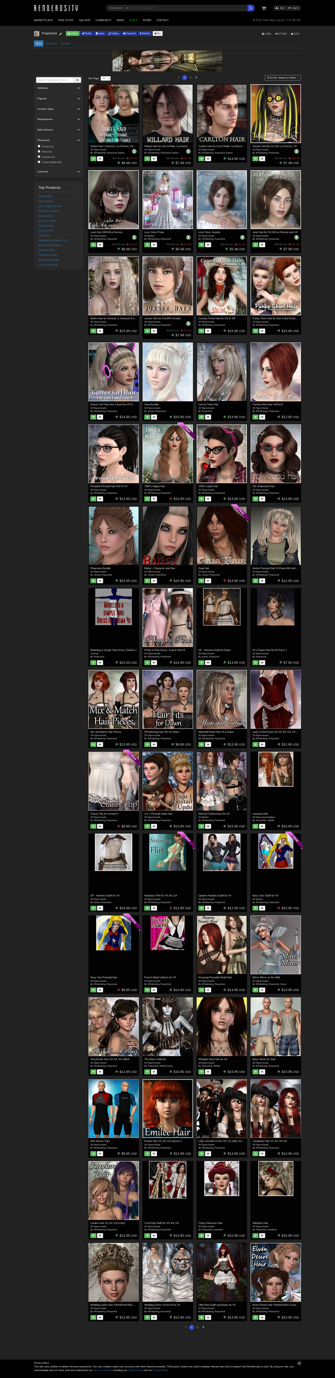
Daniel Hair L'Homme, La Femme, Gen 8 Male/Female (121, 146)
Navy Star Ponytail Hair (103, 977)
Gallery (85, 20)
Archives (65, 43)
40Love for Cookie (49, 259)
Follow (74, 33)
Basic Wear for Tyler (264, 1059)
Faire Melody (46, 201)
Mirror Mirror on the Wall (266, 977)
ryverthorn (218, 1229)
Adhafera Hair (46, 250)
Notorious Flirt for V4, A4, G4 (160, 895)
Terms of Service (102, 1370)
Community (103, 20)
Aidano (121, 153)
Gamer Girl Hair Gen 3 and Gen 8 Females (114, 404)
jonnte (205, 657)
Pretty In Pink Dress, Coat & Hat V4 (164, 650)
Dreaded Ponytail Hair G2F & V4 (108, 486)
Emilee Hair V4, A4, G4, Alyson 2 (163, 1140)
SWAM (162, 1066)
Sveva (283, 984)
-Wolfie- (271, 820)
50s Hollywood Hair (263, 486)
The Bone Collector (49, 211)
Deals (133, 20)
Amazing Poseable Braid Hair (215, 977)
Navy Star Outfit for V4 (265, 895)
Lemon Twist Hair (48, 264)
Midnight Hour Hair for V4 (53, 240)
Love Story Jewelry (209, 232)
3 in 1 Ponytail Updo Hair (158, 813)
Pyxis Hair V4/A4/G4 (50, 245)
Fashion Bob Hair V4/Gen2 (267, 404)
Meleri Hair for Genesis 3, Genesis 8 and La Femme (120, 318)
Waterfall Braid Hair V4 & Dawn (216, 731)
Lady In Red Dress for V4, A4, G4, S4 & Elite (277, 731)
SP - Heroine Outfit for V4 (104, 895)
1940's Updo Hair (208, 486)
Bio (159, 33)
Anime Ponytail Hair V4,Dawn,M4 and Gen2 (277, 568)
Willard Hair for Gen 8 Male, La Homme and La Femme (175, 146)
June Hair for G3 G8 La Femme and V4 (274, 232)
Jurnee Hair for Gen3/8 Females (162, 318)
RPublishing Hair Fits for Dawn (161, 731)
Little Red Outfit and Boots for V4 (217, 1304)
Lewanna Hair (46, 230)
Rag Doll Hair (46, 225)
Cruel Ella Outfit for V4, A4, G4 (161, 1222)
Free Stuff (66, 20)
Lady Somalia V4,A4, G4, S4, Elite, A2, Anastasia (226, 1140)
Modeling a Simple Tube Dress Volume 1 (113, 650)
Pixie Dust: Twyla (48, 255)
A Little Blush (46, 196)
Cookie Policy (135, 1370)
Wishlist (145, 33)
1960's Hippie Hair (154, 486)
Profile (87, 33)
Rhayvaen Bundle (100, 568)
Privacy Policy (160, 1370)
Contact (163, 20)
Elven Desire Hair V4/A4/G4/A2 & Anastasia (277, 1304)
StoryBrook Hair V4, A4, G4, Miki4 (109, 1059)
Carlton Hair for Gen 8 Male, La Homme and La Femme (230, 146)
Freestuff (130, 33)
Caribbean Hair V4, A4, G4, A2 (269, 1140)
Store (101, 33)
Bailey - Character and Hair (159, 568)
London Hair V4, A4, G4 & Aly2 (107, 1222)
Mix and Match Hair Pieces (105, 731)
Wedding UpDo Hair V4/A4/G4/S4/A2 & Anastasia (118, 1304)
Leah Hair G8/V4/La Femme (106, 232)
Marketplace (43, 20)
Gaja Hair (203, 568)
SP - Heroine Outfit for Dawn (214, 650)
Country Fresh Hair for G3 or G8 (216, 318)
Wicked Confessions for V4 (213, 813)
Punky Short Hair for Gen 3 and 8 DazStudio (277, 318)
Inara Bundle (151, 404)
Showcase (51, 43)
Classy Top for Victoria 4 (104, 813)
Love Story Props (154, 232)
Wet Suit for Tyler (100, 1140)
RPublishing (100, 153)
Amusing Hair (46, 215)
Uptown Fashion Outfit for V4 (214, 895)
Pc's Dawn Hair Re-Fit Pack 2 (269, 650)
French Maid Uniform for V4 (160, 977)
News (120, 20)
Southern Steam (48, 220)
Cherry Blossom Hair (50, 206)
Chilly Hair (44, 235)
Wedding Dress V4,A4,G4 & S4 (162, 1304)
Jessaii (151, 411)
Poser (147, 20)
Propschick (112, 153)
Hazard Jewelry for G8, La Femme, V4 (274, 146)
